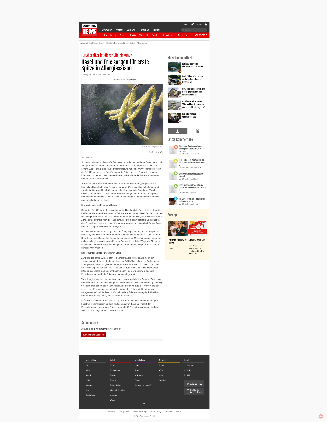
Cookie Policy (156, 411)
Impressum (111, 411)
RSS (188, 375)
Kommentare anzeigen (93, 335)
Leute (137, 365)
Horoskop (144, 30)
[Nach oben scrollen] (144, 404)
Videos (137, 380)
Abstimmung (139, 375)
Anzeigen (173, 215)
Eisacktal (113, 375)
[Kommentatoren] (197, 131)
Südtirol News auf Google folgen (124, 80)
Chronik (123, 35)
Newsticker (106, 30)
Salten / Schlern (115, 385)
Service (181, 35)
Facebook (190, 365)
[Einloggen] (206, 24)
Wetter (119, 30)
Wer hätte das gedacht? (143, 385)
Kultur (137, 370)
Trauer (156, 30)
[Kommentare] (177, 131)
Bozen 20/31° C (193, 25)
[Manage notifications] (321, 416)
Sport (154, 35)
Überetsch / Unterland (117, 390)
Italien (113, 35)
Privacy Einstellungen (140, 411)
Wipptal (112, 400)
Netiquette (168, 411)
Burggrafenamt (115, 370)
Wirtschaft (143, 35)
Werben (178, 411)
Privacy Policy (124, 411)
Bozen (112, 365)
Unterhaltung (166, 35)
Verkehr (131, 30)
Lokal (102, 35)
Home (94, 43)
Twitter (189, 370)
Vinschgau (114, 395)
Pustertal (113, 380)
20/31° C (202, 35)
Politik (133, 35)
